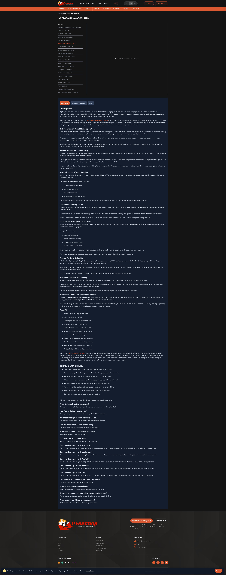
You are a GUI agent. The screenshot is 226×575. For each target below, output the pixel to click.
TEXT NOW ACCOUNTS (65, 69)
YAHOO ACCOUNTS (64, 83)
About (93, 3)
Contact (105, 3)
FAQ (59, 548)
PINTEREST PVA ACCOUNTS (66, 56)
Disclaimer (99, 550)
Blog (99, 3)
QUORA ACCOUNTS (64, 60)
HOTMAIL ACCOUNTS (64, 40)
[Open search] (116, 3)
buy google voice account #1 (68, 92)
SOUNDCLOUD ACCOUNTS (66, 66)
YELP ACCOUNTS (63, 86)
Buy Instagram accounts (77, 353)
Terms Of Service (101, 548)
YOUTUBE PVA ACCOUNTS (66, 89)
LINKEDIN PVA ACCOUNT (65, 47)
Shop (87, 3)
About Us (135, 9)
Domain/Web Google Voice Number (69, 27)
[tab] (126, 3)
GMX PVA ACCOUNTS (64, 34)
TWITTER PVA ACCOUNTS (65, 76)
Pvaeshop (139, 544)
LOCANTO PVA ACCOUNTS (66, 50)
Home (82, 3)
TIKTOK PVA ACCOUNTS (65, 73)
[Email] (158, 562)
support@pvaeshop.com (144, 541)
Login (149, 3)
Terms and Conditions (78, 103)
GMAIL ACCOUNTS (63, 30)
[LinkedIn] (166, 562)
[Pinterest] (162, 562)
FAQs (90, 103)
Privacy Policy (100, 545)
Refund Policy (100, 543)
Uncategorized (63, 79)
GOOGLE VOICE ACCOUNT (66, 37)
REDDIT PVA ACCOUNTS (65, 63)
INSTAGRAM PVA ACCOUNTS (66, 43)
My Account (99, 540)
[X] (153, 562)
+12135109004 (141, 547)
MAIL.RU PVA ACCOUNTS (65, 53)
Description (64, 103)
